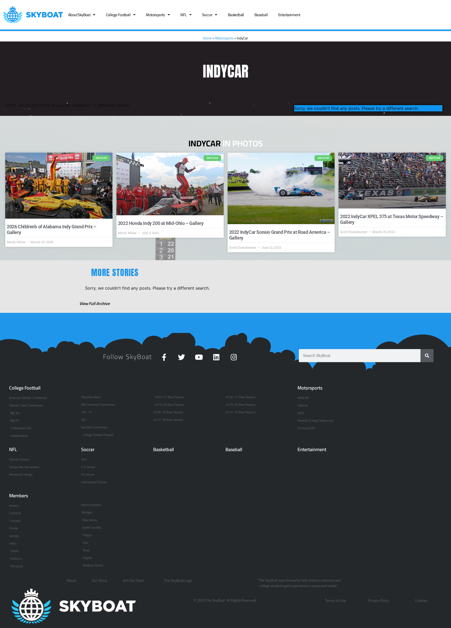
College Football (118, 15)
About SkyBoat (79, 15)
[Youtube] (199, 357)
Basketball (236, 15)
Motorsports (155, 15)
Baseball (261, 15)
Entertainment (289, 15)
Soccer (207, 15)
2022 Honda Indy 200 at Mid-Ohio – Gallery (161, 223)
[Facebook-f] (164, 357)
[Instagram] (234, 357)
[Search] (427, 355)
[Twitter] (181, 357)
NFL (183, 15)
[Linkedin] (216, 357)
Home (207, 38)
